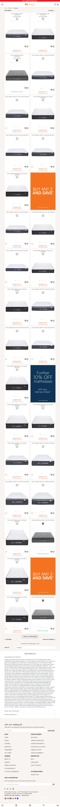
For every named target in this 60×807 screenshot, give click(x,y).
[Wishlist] (28, 47)
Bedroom (10, 8)
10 (20, 21)
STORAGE (7, 743)
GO (54, 784)
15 (23, 62)
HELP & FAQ (34, 737)
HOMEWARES (8, 750)
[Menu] (3, 805)
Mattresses (16, 8)
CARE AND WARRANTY (37, 753)
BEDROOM (8, 746)
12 (22, 21)
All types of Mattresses (11, 714)
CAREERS (7, 762)
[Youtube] (10, 789)
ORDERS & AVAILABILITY (37, 743)
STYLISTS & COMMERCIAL (12, 771)
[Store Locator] (17, 805)
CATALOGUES (34, 762)
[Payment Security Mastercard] (11, 798)
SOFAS (6, 737)
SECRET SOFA (35, 774)
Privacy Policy (25, 795)
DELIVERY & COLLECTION (38, 746)
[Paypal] (15, 798)
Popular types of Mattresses (12, 711)
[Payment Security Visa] (8, 798)
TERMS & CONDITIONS (37, 740)
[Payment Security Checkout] (5, 798)
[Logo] (30, 4)
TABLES (7, 740)
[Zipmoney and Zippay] (17, 798)
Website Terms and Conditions (12, 795)
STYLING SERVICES (10, 768)
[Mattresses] (43, 383)
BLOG (32, 759)
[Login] (30, 805)
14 (22, 62)
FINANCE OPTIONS (36, 750)
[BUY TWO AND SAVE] (43, 191)
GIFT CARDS (8, 753)
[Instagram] (7, 789)
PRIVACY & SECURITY (10, 765)
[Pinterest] (13, 789)
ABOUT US (7, 759)
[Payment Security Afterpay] (13, 798)
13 (21, 62)
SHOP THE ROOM (36, 765)
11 (21, 21)
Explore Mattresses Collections (13, 657)
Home (6, 8)
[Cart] (58, 805)
